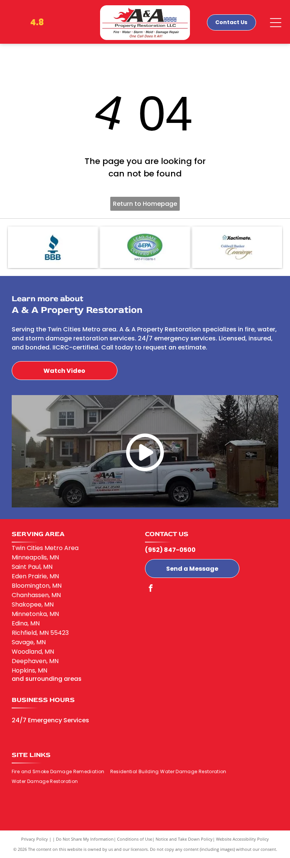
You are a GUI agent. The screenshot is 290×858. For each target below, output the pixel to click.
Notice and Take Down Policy (184, 839)
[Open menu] (275, 22)
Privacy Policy (34, 839)
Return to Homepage (145, 203)
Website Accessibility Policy (242, 839)
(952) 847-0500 (170, 549)
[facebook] (150, 589)
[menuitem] (61, 771)
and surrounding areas (47, 678)
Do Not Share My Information (85, 839)
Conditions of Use (134, 839)
